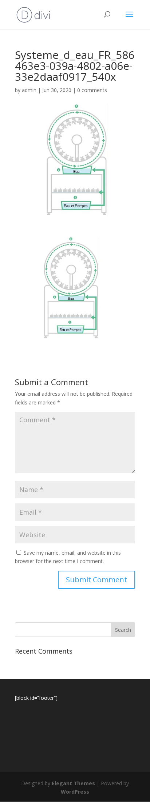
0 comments (92, 90)
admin (29, 90)
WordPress (75, 791)
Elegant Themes (73, 783)
